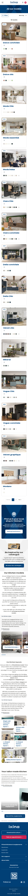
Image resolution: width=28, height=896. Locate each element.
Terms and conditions (13, 889)
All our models (5, 632)
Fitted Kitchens (4, 847)
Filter (6, 15)
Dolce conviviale (11, 43)
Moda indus (9, 169)
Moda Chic (8, 106)
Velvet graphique (12, 455)
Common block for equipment (9, 789)
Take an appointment (13, 837)
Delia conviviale (11, 265)
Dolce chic (8, 74)
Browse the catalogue (14, 555)
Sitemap (14, 890)
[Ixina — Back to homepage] (14, 2)
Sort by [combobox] (21, 15)
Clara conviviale (11, 233)
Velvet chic (8, 328)
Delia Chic (8, 296)
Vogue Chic (8, 391)
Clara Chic (8, 201)
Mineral (7, 360)
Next (20, 499)
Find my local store (14, 522)
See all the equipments (14, 816)
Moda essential (11, 138)
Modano (7, 486)
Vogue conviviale (11, 423)
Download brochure (13, 832)
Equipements (4, 850)
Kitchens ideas (4, 852)
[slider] (14, 655)
